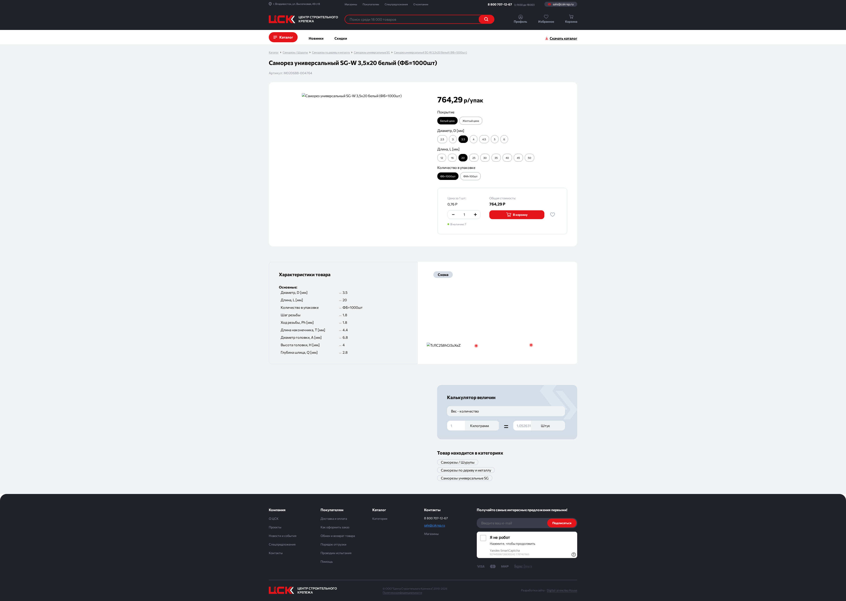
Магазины (351, 4)
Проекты (275, 527)
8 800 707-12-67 (500, 4)
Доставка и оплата (334, 518)
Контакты (276, 553)
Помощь (327, 561)
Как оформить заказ (335, 527)
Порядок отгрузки (333, 544)
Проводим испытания (336, 553)
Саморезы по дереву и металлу (331, 52)
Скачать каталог (563, 38)
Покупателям (371, 4)
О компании (420, 4)
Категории (379, 518)
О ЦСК (273, 518)
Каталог (274, 52)
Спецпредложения (396, 4)
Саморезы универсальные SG (372, 52)
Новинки (316, 38)
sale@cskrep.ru (563, 4)
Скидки (340, 38)
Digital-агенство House (562, 590)
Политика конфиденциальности (402, 592)
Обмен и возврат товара (338, 536)
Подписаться (561, 523)
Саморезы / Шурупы (295, 52)
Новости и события (282, 536)
